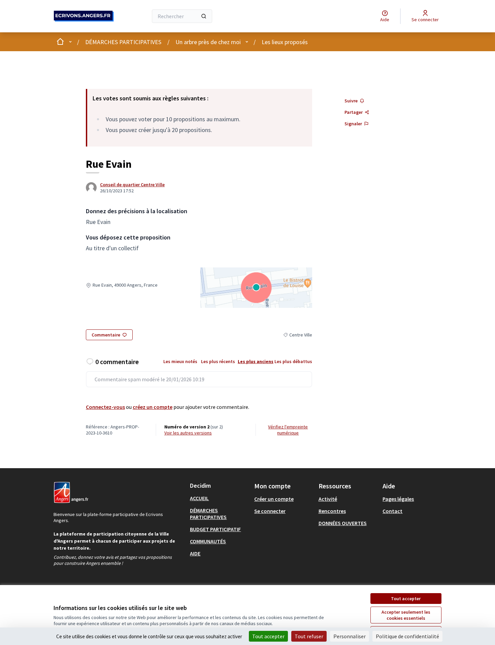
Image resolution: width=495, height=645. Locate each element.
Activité (328, 498)
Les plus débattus (293, 361)
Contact (392, 511)
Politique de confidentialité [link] (407, 636)
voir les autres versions (188, 433)
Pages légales (398, 498)
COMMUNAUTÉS (208, 541)
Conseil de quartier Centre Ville (132, 185)
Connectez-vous (105, 407)
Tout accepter (406, 598)
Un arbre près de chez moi (208, 42)
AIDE (195, 553)
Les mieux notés (180, 361)
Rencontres (332, 511)
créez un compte (152, 407)
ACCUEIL (199, 498)
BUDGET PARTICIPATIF (215, 529)
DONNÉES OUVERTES (343, 523)
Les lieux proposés (285, 42)
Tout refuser (309, 636)
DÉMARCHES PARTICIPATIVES (123, 42)
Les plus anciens (255, 361)
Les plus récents (218, 361)
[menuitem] (219, 498)
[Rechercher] (203, 16)
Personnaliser (349, 636)
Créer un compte (274, 498)
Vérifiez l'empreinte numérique (288, 430)
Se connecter (270, 511)
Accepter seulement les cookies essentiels (406, 615)
